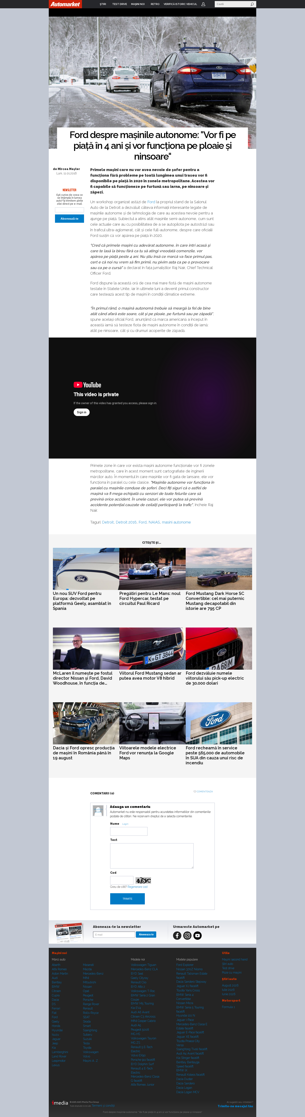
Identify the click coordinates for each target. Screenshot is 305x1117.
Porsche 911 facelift (143, 1059)
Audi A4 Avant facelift (190, 1053)
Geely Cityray (139, 978)
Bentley (57, 982)
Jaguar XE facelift (187, 1036)
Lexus (56, 1065)
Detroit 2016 (126, 522)
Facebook (177, 935)
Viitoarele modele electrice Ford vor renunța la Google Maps (147, 752)
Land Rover (59, 1056)
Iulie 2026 (228, 989)
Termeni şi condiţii (103, 1105)
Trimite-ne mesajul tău (235, 1106)
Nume (114, 823)
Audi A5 (136, 1025)
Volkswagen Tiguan (143, 965)
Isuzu (55, 1034)
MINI (86, 978)
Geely (55, 1021)
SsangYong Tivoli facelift (191, 1049)
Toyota (87, 1047)
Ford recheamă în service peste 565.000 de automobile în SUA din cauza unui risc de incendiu (215, 755)
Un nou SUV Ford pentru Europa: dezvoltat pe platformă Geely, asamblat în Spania (82, 601)
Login (203, 4)
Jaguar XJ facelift (187, 986)
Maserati (88, 965)
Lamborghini (60, 1052)
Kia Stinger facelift (187, 1057)
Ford (151, 202)
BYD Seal (137, 973)
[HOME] (65, 4)
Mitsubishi (89, 982)
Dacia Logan (184, 1087)
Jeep (55, 1043)
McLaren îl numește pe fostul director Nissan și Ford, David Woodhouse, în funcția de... (82, 678)
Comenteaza (205, 791)
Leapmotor (59, 1060)
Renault (88, 1008)
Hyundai (57, 1030)
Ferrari (56, 1008)
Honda (56, 1026)
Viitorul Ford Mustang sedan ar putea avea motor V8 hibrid (150, 676)
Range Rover (91, 1004)
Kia (54, 1047)
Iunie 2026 (228, 994)
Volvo (86, 1056)
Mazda (87, 969)
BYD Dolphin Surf (142, 1064)
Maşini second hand (235, 959)
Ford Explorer (185, 965)
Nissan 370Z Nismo (189, 969)
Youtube (197, 935)
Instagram (187, 935)
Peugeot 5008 (140, 1029)
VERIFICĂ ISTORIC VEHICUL (180, 4)
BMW (56, 986)
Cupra (56, 995)
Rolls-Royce (91, 1012)
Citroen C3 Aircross (143, 1016)
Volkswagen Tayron (143, 1038)
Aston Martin (60, 973)
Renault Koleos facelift (190, 1074)
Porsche (88, 999)
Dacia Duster (184, 1079)
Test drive (228, 968)
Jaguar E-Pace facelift (190, 1032)
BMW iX (181, 1070)
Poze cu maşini (232, 972)
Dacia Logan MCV (187, 1092)
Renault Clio (138, 982)
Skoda (87, 1021)
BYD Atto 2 (138, 986)
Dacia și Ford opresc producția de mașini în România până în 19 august (84, 752)
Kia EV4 (136, 1007)
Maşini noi (59, 953)
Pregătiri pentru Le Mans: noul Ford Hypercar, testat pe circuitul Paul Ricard (149, 598)
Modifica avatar (98, 810)
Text (113, 840)
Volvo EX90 (138, 1055)
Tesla (86, 1043)
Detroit (108, 522)
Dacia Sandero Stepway (191, 981)
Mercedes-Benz (93, 973)
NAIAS (154, 522)
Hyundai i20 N (185, 1015)
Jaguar (56, 1039)
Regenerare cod (138, 886)
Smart (87, 1026)
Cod (113, 872)
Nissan (87, 986)
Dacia (55, 999)
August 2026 (230, 985)
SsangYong (90, 1030)
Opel (86, 991)
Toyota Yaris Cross (188, 990)
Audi (55, 978)
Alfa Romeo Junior (142, 1084)
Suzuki (87, 1039)
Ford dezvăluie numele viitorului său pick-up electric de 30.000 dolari (215, 678)
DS (54, 1004)
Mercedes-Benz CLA (144, 969)
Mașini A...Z (90, 1060)
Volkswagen (91, 1052)
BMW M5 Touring (142, 1003)
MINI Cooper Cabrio (143, 1021)
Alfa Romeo (59, 969)
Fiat (54, 1012)
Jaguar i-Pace (185, 1020)
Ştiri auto (227, 963)
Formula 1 (228, 1007)
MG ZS (135, 1042)
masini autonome (176, 522)
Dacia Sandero (185, 1083)
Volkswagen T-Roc (143, 991)
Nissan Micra (184, 1003)
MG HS (135, 1034)
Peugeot (88, 995)
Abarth (56, 965)
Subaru (87, 1034)
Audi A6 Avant (140, 1012)
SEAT (86, 1017)
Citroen (56, 991)
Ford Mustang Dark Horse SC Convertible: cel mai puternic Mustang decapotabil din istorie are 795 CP (215, 601)
